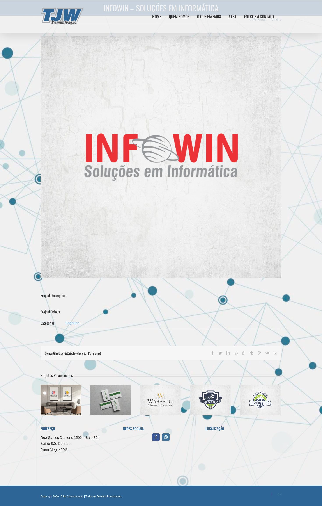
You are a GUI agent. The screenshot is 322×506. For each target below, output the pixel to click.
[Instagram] (166, 437)
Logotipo (72, 323)
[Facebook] (156, 437)
